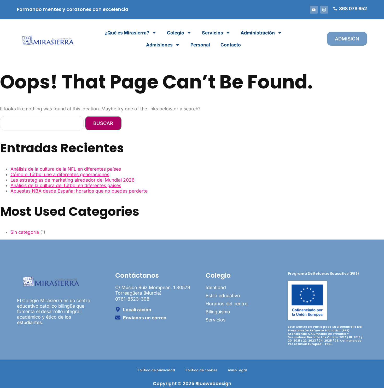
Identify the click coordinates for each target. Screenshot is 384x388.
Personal (200, 44)
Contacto (230, 44)
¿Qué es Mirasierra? (127, 32)
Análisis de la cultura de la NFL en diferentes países (65, 169)
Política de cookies (201, 370)
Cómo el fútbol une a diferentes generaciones (59, 174)
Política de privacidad (156, 370)
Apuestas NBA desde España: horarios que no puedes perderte (79, 191)
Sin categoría (24, 232)
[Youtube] (314, 10)
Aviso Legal (237, 370)
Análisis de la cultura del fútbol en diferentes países (65, 185)
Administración (258, 32)
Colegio (175, 32)
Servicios (212, 32)
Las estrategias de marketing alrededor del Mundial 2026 (72, 180)
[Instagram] (324, 10)
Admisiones (159, 44)
